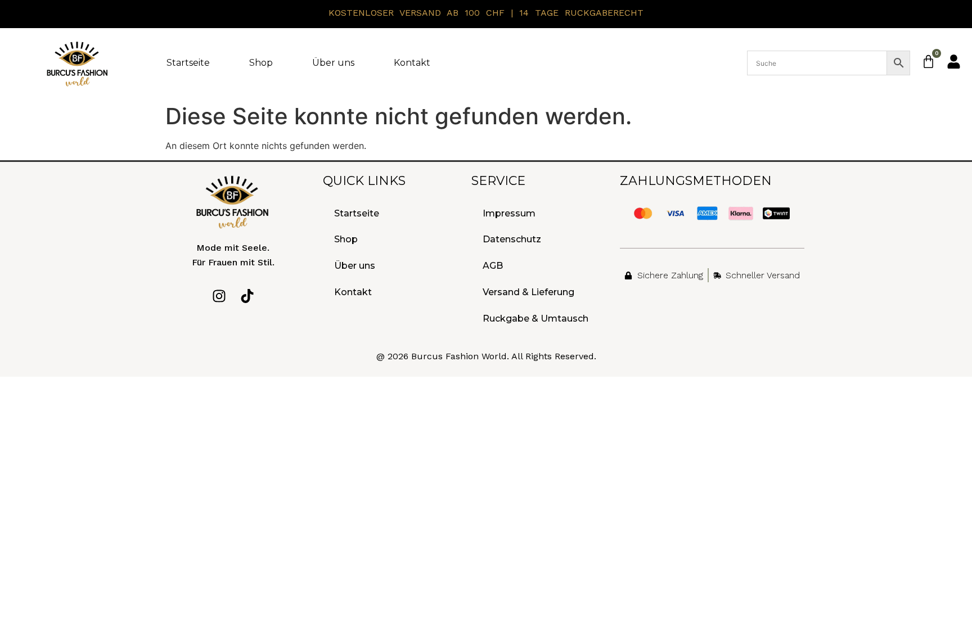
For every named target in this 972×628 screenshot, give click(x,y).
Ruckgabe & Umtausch (535, 318)
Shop (261, 62)
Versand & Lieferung (528, 292)
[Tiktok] (247, 296)
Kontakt (412, 62)
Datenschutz (512, 239)
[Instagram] (219, 296)
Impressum (509, 213)
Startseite (188, 62)
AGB (493, 265)
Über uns (333, 62)
